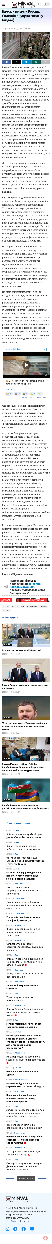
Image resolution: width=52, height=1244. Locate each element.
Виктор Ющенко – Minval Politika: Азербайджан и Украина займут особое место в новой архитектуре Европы (23, 767)
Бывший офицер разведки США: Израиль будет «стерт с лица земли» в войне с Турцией (23, 875)
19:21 (10, 842)
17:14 (10, 993)
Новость (18, 884)
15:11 (10, 1159)
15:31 (10, 1133)
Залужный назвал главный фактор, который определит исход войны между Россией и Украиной (25, 1113)
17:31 (10, 970)
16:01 (10, 1091)
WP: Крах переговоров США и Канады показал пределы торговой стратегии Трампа (25, 860)
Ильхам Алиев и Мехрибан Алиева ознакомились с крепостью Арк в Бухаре (24, 1012)
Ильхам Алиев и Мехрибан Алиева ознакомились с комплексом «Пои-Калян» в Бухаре (25, 962)
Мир (16, 854)
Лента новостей (18, 823)
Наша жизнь (20, 1080)
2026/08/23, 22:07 (12, 692)
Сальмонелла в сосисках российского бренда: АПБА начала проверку (24, 947)
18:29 (10, 899)
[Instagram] (7, 1229)
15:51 (10, 1106)
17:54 (10, 940)
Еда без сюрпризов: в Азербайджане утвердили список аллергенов (24, 890)
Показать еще (26, 1179)
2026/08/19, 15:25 (12, 774)
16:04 (10, 1080)
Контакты (24, 1221)
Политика (19, 982)
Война (6, 606)
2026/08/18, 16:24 (12, 812)
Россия (6, 610)
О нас (14, 1221)
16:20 (10, 1068)
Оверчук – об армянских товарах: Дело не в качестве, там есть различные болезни (24, 1166)
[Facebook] (23, 1229)
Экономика (20, 899)
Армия (17, 830)
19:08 (10, 854)
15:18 (10, 1148)
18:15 (10, 914)
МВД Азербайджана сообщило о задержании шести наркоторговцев (25, 1058)
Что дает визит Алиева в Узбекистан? (21, 650)
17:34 (10, 955)
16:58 (10, 1020)
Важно (17, 1068)
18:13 (10, 925)
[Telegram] (15, 1229)
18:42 (10, 884)
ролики (44, 606)
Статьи (17, 1032)
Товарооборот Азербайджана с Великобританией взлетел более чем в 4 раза (24, 905)
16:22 (10, 1053)
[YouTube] (32, 1229)
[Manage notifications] (45, 1238)
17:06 (10, 1005)
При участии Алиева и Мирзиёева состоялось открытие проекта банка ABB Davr (24, 1139)
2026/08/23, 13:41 (12, 733)
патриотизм (32, 606)
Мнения (7, 645)
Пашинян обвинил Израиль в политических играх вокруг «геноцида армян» (22, 1098)
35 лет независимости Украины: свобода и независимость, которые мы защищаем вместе (24, 726)
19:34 (10, 830)
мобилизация (18, 606)
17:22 (10, 982)
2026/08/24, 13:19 (12, 654)
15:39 (10, 1121)
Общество (19, 925)
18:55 (10, 869)
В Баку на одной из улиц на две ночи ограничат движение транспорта (23, 932)
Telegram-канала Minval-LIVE (26, 585)
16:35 (10, 1032)
